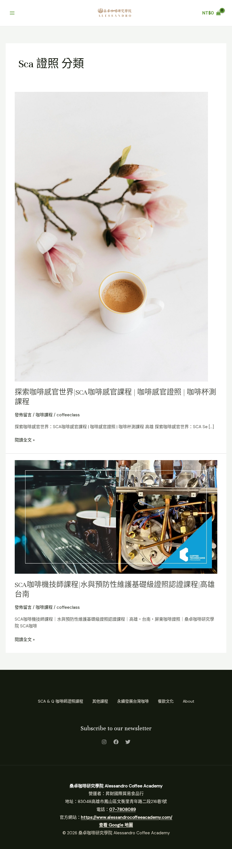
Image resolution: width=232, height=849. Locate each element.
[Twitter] (127, 741)
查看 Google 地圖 (116, 825)
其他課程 (100, 701)
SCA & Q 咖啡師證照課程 (60, 701)
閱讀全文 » (25, 440)
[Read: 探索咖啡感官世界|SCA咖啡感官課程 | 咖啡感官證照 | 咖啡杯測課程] (111, 236)
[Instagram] (104, 741)
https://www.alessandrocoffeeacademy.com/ (126, 817)
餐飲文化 (166, 701)
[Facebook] (116, 741)
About (188, 701)
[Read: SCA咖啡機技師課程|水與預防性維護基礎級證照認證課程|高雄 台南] (116, 516)
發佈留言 (23, 415)
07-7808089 (122, 809)
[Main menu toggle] (12, 13)
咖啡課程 (44, 415)
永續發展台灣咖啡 (133, 701)
